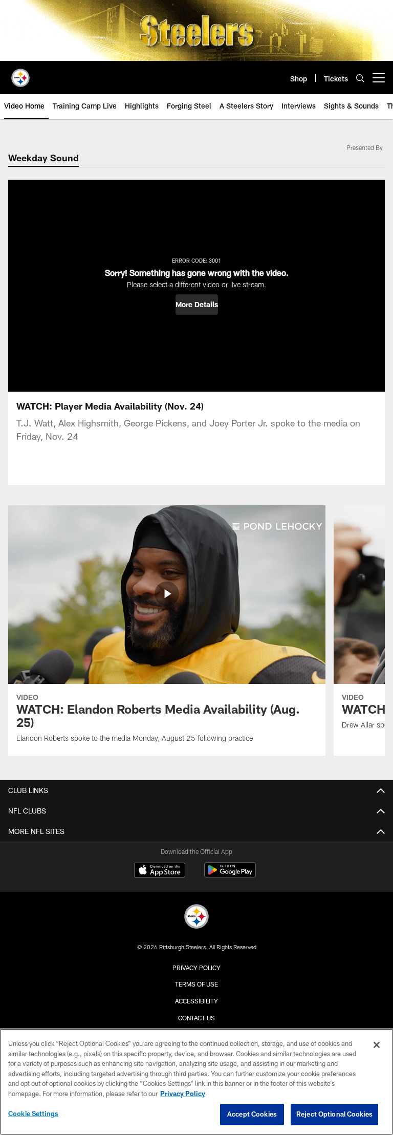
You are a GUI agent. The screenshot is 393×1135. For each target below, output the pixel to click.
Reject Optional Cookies (334, 1114)
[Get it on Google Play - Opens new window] (230, 875)
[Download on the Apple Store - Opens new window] (159, 871)
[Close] (376, 1045)
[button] (197, 304)
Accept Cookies (252, 1114)
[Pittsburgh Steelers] (196, 917)
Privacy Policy (196, 967)
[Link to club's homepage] (20, 74)
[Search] (360, 78)
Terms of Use (196, 984)
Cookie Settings (33, 1113)
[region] (196, 1082)
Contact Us (196, 1017)
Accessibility (196, 1000)
